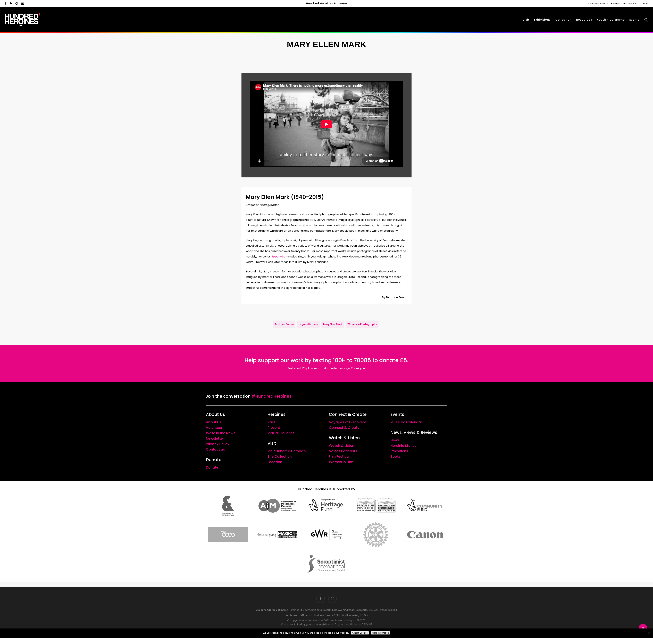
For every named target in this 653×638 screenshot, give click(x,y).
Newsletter (215, 438)
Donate (212, 467)
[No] (648, 633)
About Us (213, 422)
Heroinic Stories (403, 445)
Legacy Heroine (308, 324)
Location (274, 462)
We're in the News (220, 433)
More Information (380, 633)
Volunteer (214, 427)
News (395, 440)
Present (273, 427)
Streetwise (278, 256)
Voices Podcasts (343, 451)
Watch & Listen (341, 445)
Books (395, 456)
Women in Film (341, 462)
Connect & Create (344, 427)
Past (271, 422)
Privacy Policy (217, 444)
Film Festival (339, 456)
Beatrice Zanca (284, 324)
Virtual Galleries (280, 433)
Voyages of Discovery (347, 422)
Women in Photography (362, 324)
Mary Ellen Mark (332, 324)
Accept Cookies (360, 633)
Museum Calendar (406, 422)
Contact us (215, 449)
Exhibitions (399, 451)
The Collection (279, 456)
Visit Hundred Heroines (286, 451)
